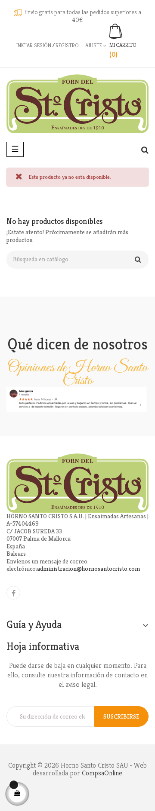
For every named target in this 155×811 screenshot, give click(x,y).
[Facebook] (13, 593)
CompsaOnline (102, 772)
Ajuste (94, 45)
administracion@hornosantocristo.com (88, 568)
